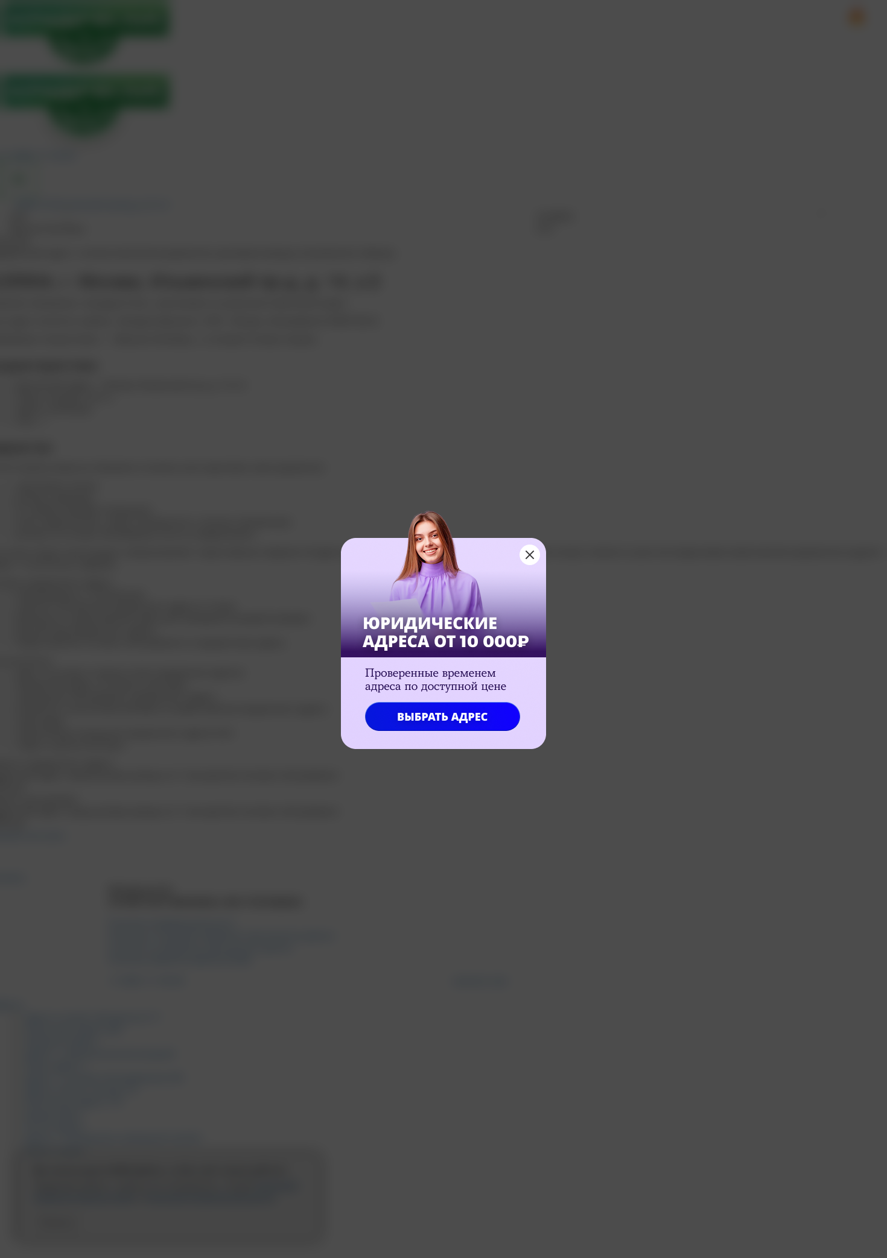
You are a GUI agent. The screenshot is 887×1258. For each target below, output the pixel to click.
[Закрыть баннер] (530, 555)
